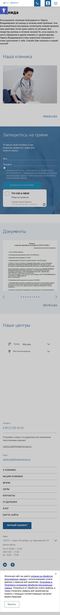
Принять (12, 604)
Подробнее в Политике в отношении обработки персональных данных (28, 585)
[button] (4, 10)
